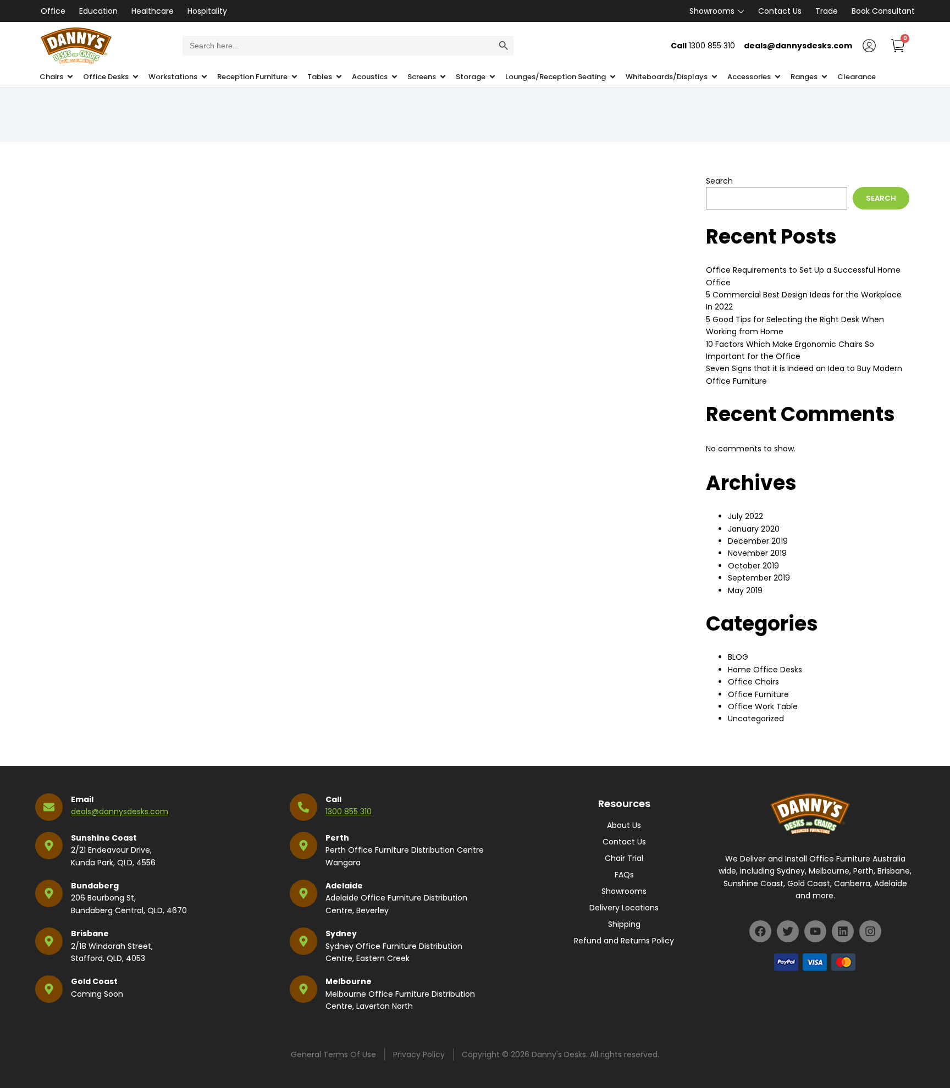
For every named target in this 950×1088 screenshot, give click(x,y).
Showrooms (711, 10)
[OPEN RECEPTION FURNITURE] (294, 76)
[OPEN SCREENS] (443, 76)
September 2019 (759, 577)
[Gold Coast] (49, 989)
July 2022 (745, 516)
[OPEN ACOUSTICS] (394, 76)
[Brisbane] (49, 941)
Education (98, 10)
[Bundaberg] (49, 893)
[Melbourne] (303, 989)
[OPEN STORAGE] (492, 76)
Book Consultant (883, 10)
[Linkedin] (843, 931)
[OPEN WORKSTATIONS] (204, 76)
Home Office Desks (765, 669)
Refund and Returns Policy (624, 940)
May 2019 (745, 590)
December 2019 (758, 540)
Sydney (341, 933)
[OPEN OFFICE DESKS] (135, 76)
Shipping (624, 924)
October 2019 (753, 565)
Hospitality (207, 10)
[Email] (49, 807)
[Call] (303, 807)
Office (53, 10)
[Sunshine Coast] (49, 845)
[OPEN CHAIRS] (70, 76)
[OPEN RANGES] (824, 76)
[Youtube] (815, 931)
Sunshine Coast (104, 837)
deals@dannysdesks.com (119, 811)
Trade (826, 10)
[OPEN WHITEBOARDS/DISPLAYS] (714, 76)
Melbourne (348, 981)
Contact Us (780, 10)
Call (333, 799)
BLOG (738, 656)
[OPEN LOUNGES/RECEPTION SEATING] (613, 76)
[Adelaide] (303, 893)
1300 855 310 (348, 811)
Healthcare (152, 10)
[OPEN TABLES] (339, 76)
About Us (624, 825)
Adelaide (344, 885)
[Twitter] (788, 931)
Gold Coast (94, 981)
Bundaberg (95, 885)
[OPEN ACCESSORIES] (778, 76)
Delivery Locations (624, 907)
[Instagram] (870, 931)
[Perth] (303, 845)
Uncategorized (756, 718)
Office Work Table (763, 706)
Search (719, 180)
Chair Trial (624, 858)
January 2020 (754, 528)
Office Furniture (758, 694)
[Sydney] (303, 941)
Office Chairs (753, 681)
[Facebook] (760, 931)
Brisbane (90, 933)
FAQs (624, 874)
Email (82, 799)
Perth (337, 837)
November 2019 (757, 553)
